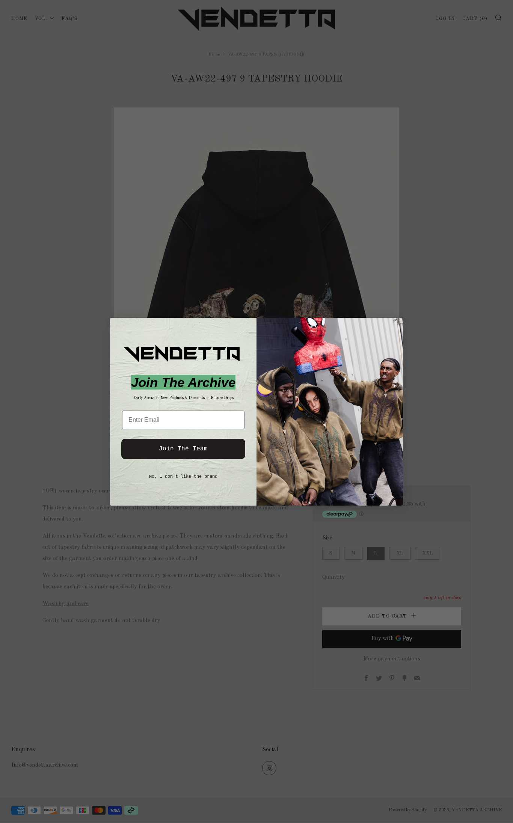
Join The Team (183, 448)
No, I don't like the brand (183, 476)
